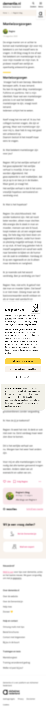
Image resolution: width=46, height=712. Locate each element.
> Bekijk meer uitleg (23, 377)
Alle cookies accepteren (23, 361)
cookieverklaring (19, 388)
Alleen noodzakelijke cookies (23, 369)
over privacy (16, 406)
